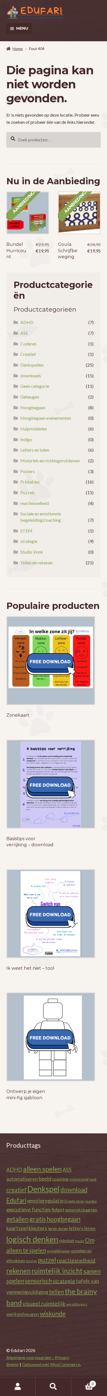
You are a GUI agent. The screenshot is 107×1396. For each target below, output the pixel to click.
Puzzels (27, 492)
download (74, 1189)
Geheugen (29, 396)
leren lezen (58, 1228)
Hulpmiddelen (33, 428)
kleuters (38, 1228)
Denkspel (43, 1189)
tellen (56, 1291)
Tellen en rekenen (36, 562)
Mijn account (18, 1386)
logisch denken (32, 1239)
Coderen (28, 343)
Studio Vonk (31, 551)
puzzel (47, 1260)
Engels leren (74, 1201)
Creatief (28, 354)
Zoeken (53, 1386)
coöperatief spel (82, 1179)
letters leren (82, 1228)
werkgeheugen (22, 1314)
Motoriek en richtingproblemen (50, 460)
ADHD (26, 322)
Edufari (16, 1200)
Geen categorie (34, 386)
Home (18, 48)
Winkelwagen (82, 1382)
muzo (79, 1240)
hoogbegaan (63, 1219)
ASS (24, 333)
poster (31, 1260)
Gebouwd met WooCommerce (51, 1364)
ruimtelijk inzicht (57, 1271)
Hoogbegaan (32, 407)
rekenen (18, 1271)
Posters (27, 471)
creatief (16, 1189)
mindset (66, 1240)
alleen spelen (42, 1169)
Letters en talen (34, 449)
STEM (26, 530)
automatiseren (22, 1179)
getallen (17, 1219)
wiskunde (53, 1313)
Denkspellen (32, 364)
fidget (58, 1210)
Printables (30, 481)
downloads (30, 375)
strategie (28, 541)
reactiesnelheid (34, 503)
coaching (60, 1178)
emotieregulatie (45, 1200)
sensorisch (38, 1280)
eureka (91, 1201)
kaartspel (17, 1228)
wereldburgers (76, 1304)
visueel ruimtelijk (43, 1303)
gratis (37, 1219)
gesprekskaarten (81, 1209)
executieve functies (28, 1209)
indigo (26, 439)
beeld (45, 1178)
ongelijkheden (58, 1251)
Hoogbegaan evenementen (45, 418)
